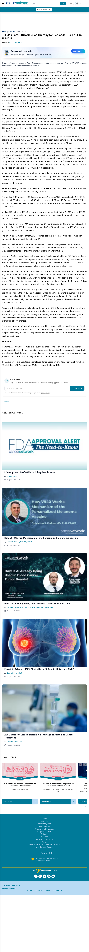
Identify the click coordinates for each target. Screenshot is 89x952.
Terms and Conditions (44, 839)
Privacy (44, 842)
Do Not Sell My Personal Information (44, 844)
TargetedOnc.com (44, 831)
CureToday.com (44, 824)
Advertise (44, 821)
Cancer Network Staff (14, 673)
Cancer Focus (42, 9)
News (48, 891)
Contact (44, 837)
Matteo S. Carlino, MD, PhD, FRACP (19, 542)
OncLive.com (44, 826)
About (44, 818)
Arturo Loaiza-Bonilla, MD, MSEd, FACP (39, 607)
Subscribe (76, 388)
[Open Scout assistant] (77, 3)
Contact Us (58, 891)
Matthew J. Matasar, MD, (15, 607)
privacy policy (45, 393)
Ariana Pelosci (12, 476)
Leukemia (6, 402)
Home (29, 891)
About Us (38, 891)
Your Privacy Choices (44, 847)
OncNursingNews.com (44, 829)
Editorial (44, 834)
